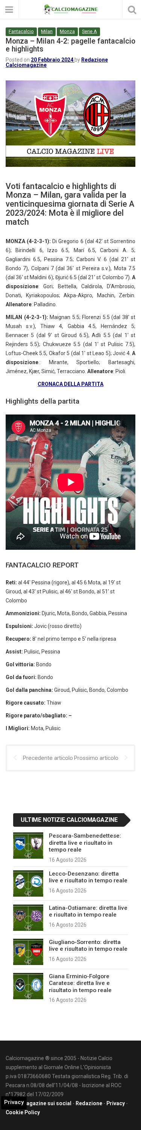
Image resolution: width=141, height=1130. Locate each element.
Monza (67, 31)
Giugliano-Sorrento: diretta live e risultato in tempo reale (88, 945)
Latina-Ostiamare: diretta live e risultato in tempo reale (88, 911)
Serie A (89, 31)
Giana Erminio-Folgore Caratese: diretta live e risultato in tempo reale (80, 983)
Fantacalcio (21, 31)
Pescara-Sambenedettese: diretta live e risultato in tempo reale (85, 842)
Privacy (115, 1103)
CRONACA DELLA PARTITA (70, 384)
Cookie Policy (23, 1112)
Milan (47, 31)
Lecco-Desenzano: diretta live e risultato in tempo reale (88, 877)
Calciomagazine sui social (38, 1103)
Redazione (89, 1103)
